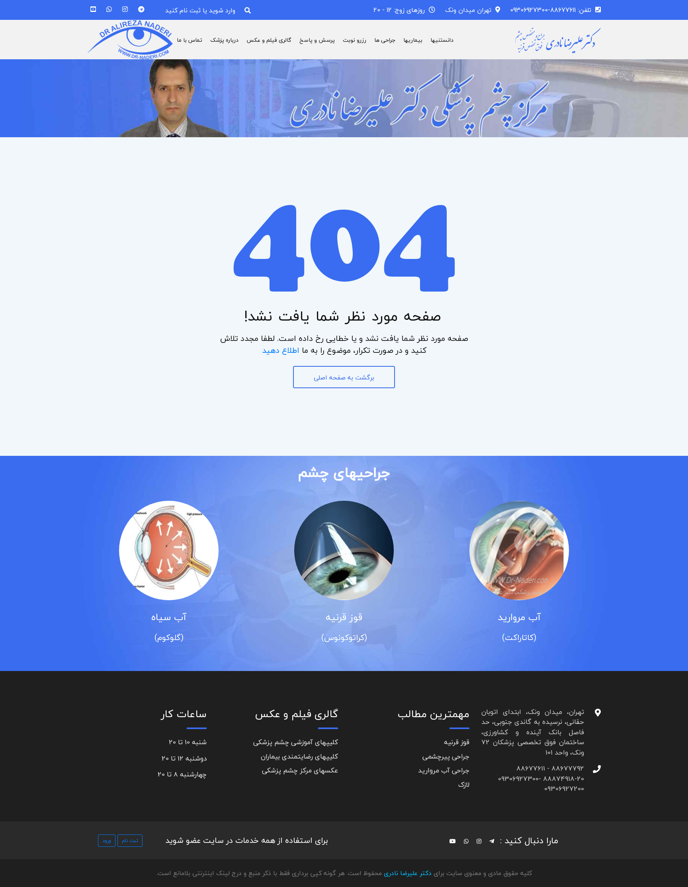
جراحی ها (384, 40)
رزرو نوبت (354, 40)
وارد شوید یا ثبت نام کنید (200, 10)
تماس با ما (189, 40)
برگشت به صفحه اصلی (344, 377)
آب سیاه (168, 617)
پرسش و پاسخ (317, 40)
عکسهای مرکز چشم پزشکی (300, 770)
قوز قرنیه (344, 617)
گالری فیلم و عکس (268, 40)
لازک (463, 784)
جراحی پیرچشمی (445, 756)
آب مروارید (519, 617)
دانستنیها (441, 40)
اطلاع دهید (280, 350)
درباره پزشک (224, 40)
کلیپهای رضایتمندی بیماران (299, 756)
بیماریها (412, 40)
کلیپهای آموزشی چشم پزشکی (295, 742)
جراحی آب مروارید (443, 770)
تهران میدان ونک (468, 10)
